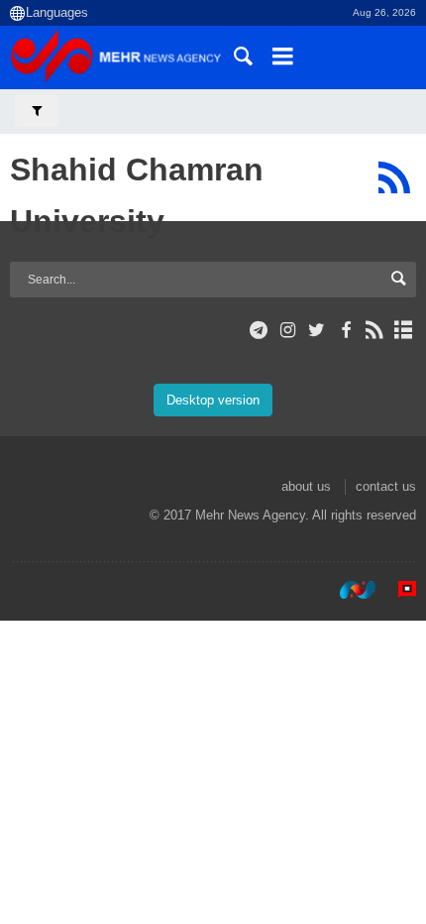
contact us (386, 486)
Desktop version (213, 400)
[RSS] (394, 177)
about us (306, 486)
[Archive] (403, 330)
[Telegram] (259, 330)
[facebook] (345, 330)
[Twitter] (316, 330)
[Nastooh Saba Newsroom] (347, 590)
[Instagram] (287, 330)
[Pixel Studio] (397, 590)
